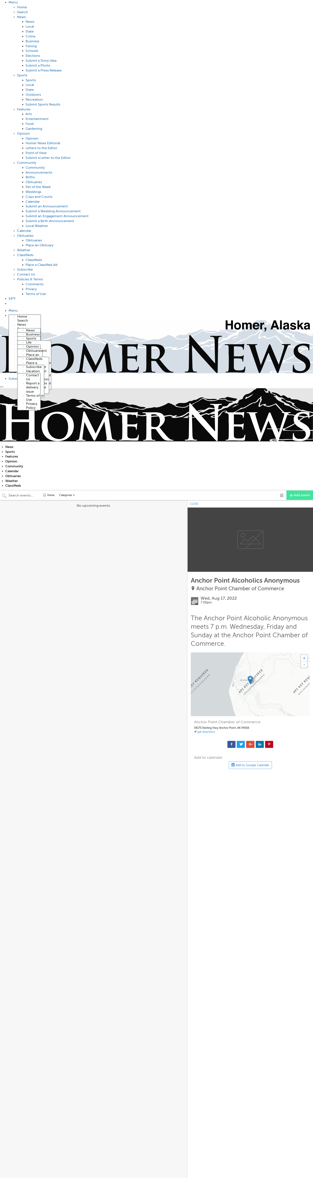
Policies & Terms (30, 279)
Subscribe (25, 269)
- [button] (304, 664)
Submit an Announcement (47, 206)
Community (26, 163)
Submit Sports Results (43, 104)
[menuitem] (161, 148)
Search (22, 12)
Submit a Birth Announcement (50, 221)
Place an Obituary (39, 245)
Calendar (33, 202)
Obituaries (34, 182)
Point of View (36, 153)
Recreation (34, 99)
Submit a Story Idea (41, 61)
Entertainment (37, 119)
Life (29, 342)
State (30, 31)
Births (30, 177)
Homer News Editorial (43, 143)
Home (22, 7)
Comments (34, 284)
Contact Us (26, 274)
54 (12, 299)
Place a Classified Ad (41, 265)
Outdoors (33, 95)
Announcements (39, 172)
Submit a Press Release (44, 70)
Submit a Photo (38, 65)
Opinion (23, 133)
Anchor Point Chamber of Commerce (240, 589)
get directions (206, 731)
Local (30, 27)
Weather (23, 250)
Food (30, 124)
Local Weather (37, 226)
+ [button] (304, 658)
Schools (32, 51)
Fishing (31, 46)
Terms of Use (36, 294)
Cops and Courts (39, 197)
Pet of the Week (38, 187)
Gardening (34, 129)
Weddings (33, 192)
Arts (29, 114)
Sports (22, 75)
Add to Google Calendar (252, 765)
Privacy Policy (31, 406)
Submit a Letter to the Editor (48, 158)
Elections (33, 56)
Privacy (31, 289)
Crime (30, 36)
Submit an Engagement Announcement (57, 216)
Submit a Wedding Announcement (53, 211)
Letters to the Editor (41, 148)
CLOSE (194, 503)
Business (32, 41)
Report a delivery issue (32, 387)
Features (23, 109)
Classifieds (25, 255)
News (21, 17)
